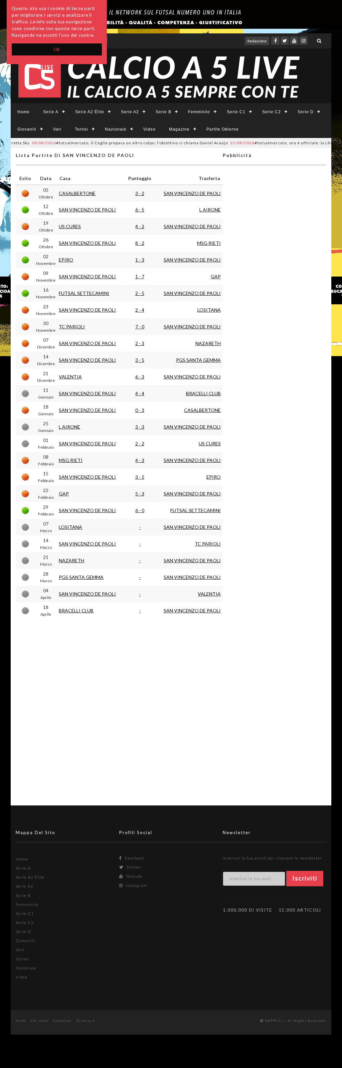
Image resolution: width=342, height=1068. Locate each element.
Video (149, 129)
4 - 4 (139, 393)
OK (56, 49)
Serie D (306, 112)
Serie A (50, 112)
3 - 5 (139, 360)
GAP (216, 276)
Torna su (84, 1021)
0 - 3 (139, 410)
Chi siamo (40, 1021)
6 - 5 (139, 209)
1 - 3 (139, 260)
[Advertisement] (274, 433)
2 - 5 (139, 293)
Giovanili (26, 129)
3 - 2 (139, 193)
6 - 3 (139, 376)
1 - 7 (139, 276)
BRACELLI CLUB (203, 393)
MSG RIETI (209, 243)
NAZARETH (208, 343)
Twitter (133, 867)
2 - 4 (139, 310)
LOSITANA (209, 310)
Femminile (199, 112)
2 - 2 (139, 443)
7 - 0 (139, 326)
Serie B (163, 112)
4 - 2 (139, 226)
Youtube (134, 876)
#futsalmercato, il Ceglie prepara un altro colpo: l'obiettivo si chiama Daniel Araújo (115, 142)
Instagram (136, 885)
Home (23, 112)
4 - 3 (139, 460)
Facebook (134, 858)
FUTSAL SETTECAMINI (84, 293)
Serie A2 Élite (89, 112)
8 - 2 (139, 243)
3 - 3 (139, 427)
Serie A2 (130, 112)
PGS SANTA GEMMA (198, 360)
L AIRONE (210, 209)
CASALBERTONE (77, 193)
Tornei (81, 129)
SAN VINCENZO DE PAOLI (192, 193)
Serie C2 (271, 112)
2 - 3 (139, 343)
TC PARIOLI (72, 326)
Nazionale (116, 129)
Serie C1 (236, 112)
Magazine (179, 129)
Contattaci (62, 1021)
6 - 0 (139, 510)
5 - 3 (139, 493)
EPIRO (66, 260)
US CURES (70, 226)
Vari (57, 129)
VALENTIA (70, 376)
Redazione (257, 40)
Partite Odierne (222, 129)
